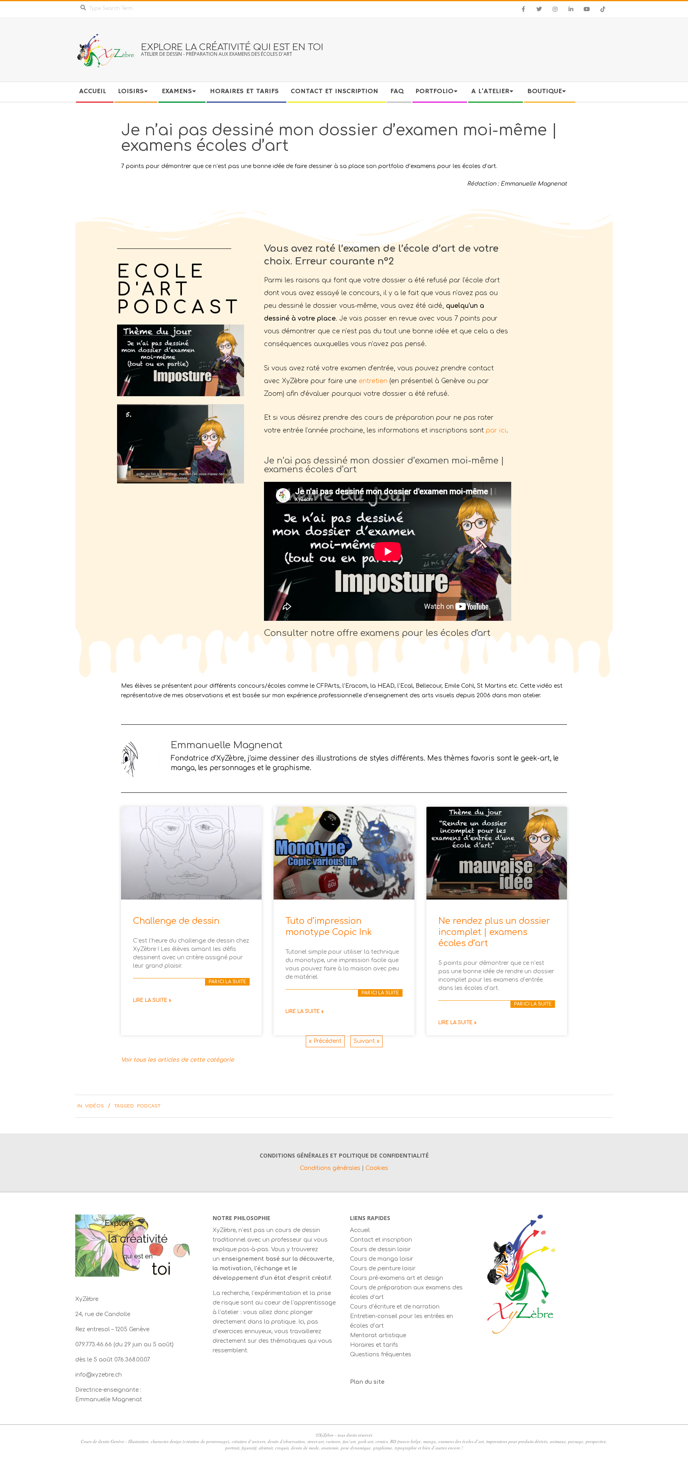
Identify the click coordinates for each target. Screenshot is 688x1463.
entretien (373, 381)
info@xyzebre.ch (98, 1375)
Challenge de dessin (176, 921)
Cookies (377, 1168)
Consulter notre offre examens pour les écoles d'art (377, 633)
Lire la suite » (152, 1000)
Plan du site (367, 1382)
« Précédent (325, 1041)
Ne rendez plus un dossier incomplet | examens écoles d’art (494, 932)
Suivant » (366, 1041)
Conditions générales (331, 1168)
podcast (148, 1106)
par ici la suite (227, 981)
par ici (496, 430)
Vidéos (94, 1106)
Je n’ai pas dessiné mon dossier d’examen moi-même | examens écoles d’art (384, 465)
